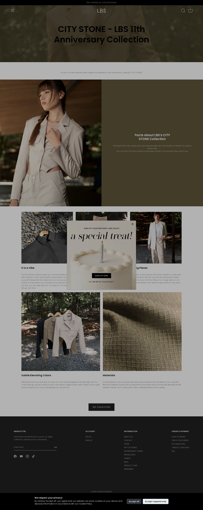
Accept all (134, 501)
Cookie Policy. (85, 503)
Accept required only (155, 501)
